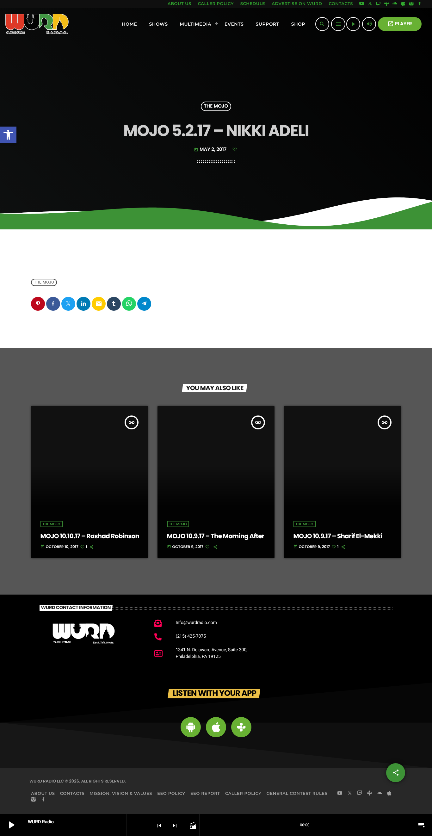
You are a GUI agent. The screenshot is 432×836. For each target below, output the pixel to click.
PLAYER (399, 24)
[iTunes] (403, 4)
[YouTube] (361, 4)
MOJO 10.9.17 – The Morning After (215, 536)
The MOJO (216, 106)
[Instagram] (411, 4)
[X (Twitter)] (370, 4)
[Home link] (37, 24)
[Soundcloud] (395, 4)
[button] (8, 135)
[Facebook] (419, 4)
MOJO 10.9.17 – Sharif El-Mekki (337, 536)
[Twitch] (378, 4)
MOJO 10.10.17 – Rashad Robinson (89, 536)
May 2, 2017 (211, 149)
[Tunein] (386, 4)
